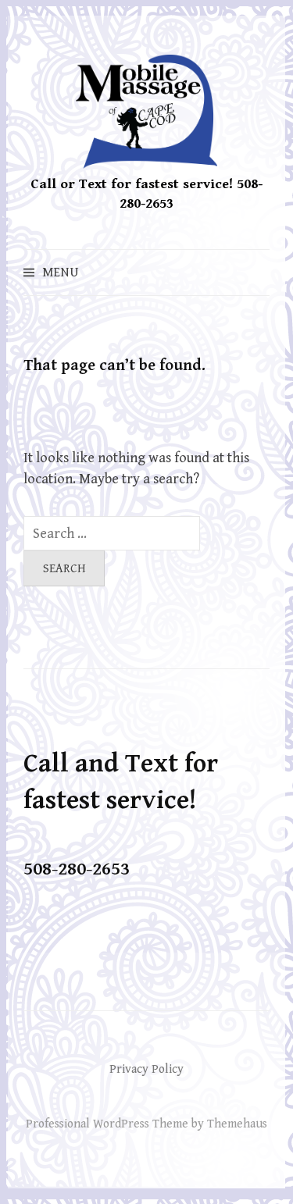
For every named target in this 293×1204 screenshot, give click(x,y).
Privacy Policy (146, 1069)
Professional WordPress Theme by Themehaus (146, 1124)
